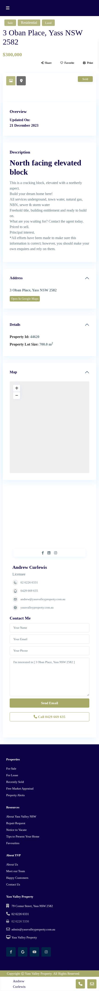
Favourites (12, 843)
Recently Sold (15, 782)
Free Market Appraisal (20, 788)
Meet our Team (15, 871)
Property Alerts (15, 795)
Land (48, 23)
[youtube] (34, 952)
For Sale (11, 768)
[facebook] (11, 952)
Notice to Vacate (16, 830)
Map (13, 372)
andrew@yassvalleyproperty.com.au (42, 599)
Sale (10, 23)
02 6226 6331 (29, 582)
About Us (12, 864)
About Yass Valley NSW (21, 816)
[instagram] (46, 952)
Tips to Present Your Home (22, 836)
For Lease (12, 775)
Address (16, 278)
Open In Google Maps (24, 298)
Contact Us (13, 884)
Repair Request (15, 823)
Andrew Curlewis (29, 567)
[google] (22, 952)
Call (51, 717)
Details (15, 325)
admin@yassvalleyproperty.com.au (33, 929)
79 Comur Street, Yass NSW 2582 (32, 906)
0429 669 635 (29, 590)
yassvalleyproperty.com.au (37, 607)
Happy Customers (17, 877)
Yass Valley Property (24, 937)
